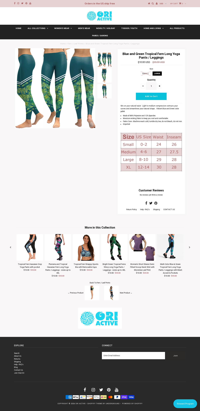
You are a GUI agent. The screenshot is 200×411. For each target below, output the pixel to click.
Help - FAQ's (145, 209)
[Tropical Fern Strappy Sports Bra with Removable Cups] (86, 260)
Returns (17, 359)
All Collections (36, 28)
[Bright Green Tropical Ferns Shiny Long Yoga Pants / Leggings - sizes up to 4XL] (114, 260)
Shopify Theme (94, 404)
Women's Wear (61, 28)
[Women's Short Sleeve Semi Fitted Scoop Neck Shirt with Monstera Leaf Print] (142, 260)
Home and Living (152, 28)
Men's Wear (84, 28)
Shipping (156, 209)
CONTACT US (169, 209)
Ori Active (81, 404)
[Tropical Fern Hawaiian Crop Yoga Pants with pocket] (30, 260)
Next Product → (126, 293)
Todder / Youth (129, 28)
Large (157, 73)
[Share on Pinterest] (155, 204)
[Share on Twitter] (150, 204)
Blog (16, 367)
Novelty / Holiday (105, 28)
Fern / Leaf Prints (76, 44)
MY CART (176, 4)
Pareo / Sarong (100, 36)
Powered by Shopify (132, 404)
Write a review (157, 195)
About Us (17, 356)
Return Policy (131, 209)
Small (145, 73)
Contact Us (18, 370)
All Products (177, 28)
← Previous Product (75, 293)
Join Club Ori (19, 373)
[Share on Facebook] (146, 204)
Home (18, 28)
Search (16, 353)
